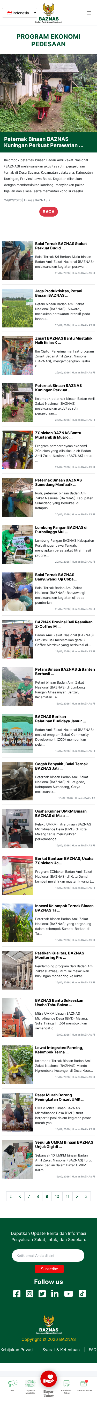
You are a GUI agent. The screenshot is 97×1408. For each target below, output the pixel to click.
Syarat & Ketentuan (61, 1349)
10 (57, 1196)
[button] (89, 13)
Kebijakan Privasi (17, 1349)
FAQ (92, 1349)
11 (67, 1196)
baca (49, 217)
